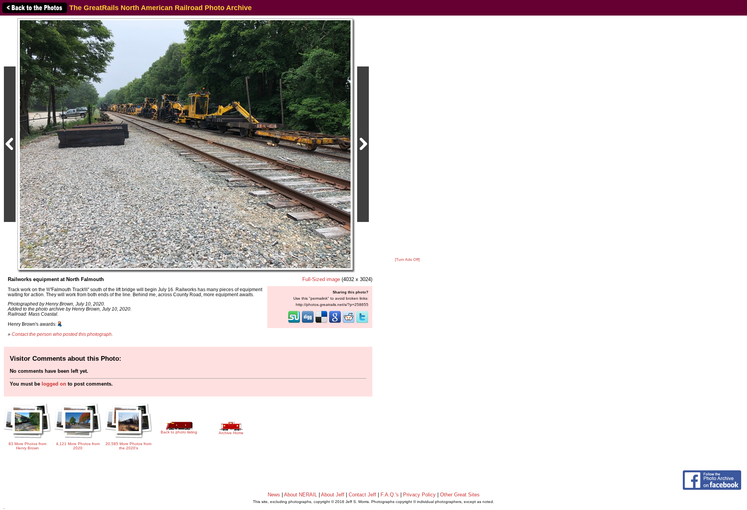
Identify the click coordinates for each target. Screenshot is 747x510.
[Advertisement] (407, 136)
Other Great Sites (460, 495)
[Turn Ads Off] (407, 259)
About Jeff (332, 495)
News (274, 495)
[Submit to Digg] (308, 322)
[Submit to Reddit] (348, 322)
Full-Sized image (321, 279)
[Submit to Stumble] (294, 322)
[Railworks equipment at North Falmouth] (185, 144)
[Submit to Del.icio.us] (321, 322)
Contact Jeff (362, 495)
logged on (54, 384)
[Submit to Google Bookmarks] (335, 322)
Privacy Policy (419, 495)
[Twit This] (362, 322)
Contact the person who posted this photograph (62, 334)
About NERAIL (300, 495)
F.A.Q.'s (390, 495)
